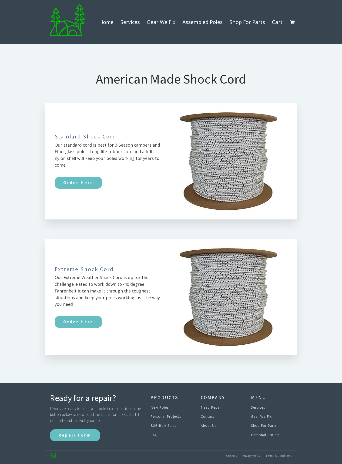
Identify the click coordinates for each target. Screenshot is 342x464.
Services (130, 21)
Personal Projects (166, 416)
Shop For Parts (247, 21)
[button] (293, 22)
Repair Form (75, 435)
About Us (209, 425)
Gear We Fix (161, 21)
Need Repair (211, 407)
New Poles (160, 407)
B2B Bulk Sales (164, 425)
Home (106, 21)
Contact (207, 416)
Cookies (231, 456)
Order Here (78, 182)
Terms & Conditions (279, 456)
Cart (277, 21)
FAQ (154, 435)
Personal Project (265, 435)
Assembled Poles (202, 21)
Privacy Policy (251, 456)
